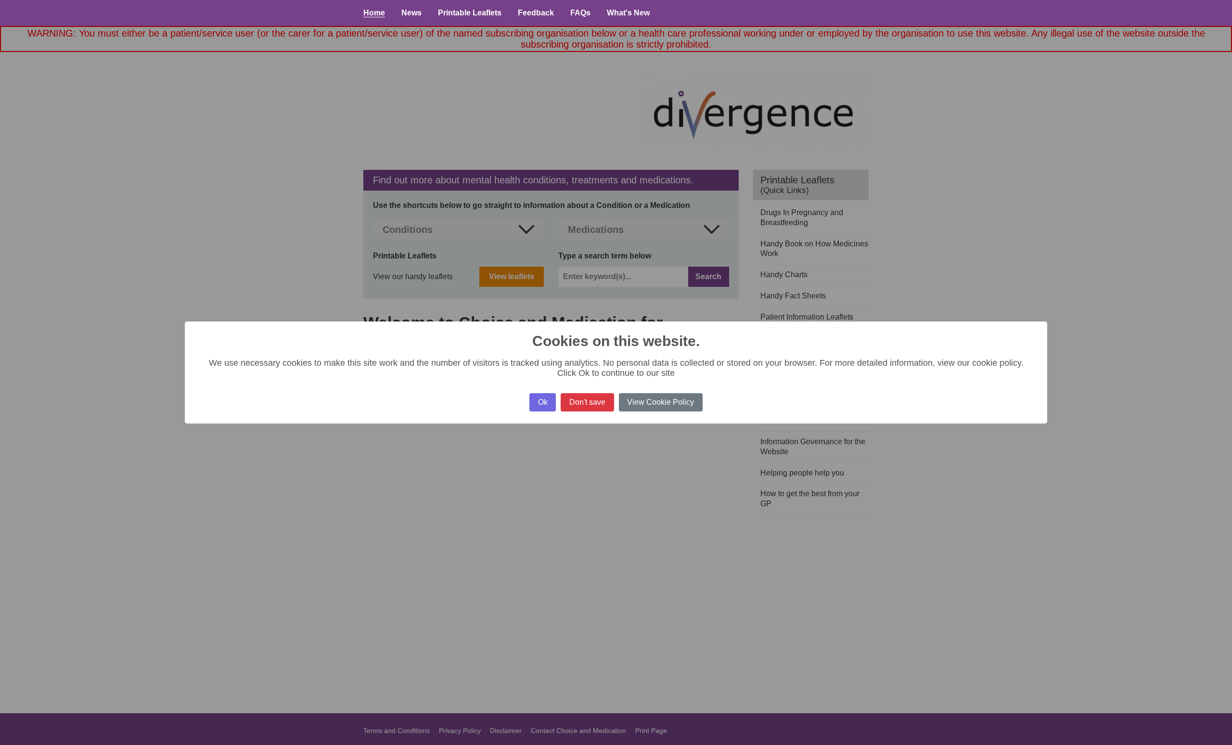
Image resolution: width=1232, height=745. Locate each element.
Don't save (587, 402)
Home (374, 13)
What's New (628, 13)
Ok (543, 402)
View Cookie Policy (660, 402)
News (411, 13)
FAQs (580, 13)
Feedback (536, 13)
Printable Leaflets (469, 13)
